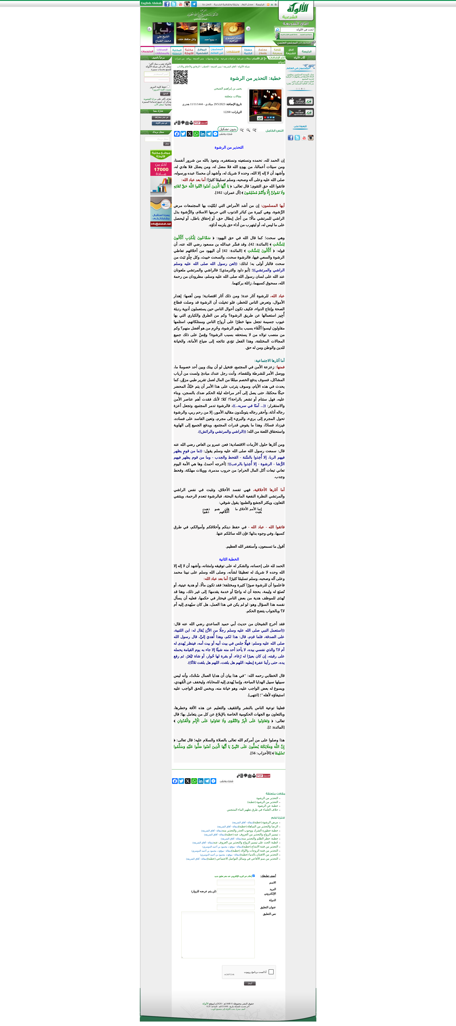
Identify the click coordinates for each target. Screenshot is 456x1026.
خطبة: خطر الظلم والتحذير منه (260, 838)
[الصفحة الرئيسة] (276, 5)
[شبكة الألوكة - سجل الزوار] (247, 5)
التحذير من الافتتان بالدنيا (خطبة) (259, 854)
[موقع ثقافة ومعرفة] (277, 51)
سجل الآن (159, 104)
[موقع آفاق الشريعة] (290, 51)
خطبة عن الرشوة (268, 805)
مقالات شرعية (244, 58)
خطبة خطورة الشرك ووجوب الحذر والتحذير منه (250, 830)
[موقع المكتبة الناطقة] (177, 51)
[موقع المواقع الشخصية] (202, 51)
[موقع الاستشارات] (233, 51)
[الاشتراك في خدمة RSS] (268, 5)
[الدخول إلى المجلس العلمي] (293, 43)
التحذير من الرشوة (267, 798)
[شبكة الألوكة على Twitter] (174, 4)
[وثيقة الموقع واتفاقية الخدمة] (226, 5)
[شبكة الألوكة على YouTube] (180, 4)
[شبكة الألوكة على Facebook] (167, 4)
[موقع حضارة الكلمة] (248, 51)
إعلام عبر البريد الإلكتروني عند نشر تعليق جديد (233, 876)
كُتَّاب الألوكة (299, 57)
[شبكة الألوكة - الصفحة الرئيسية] (260, 5)
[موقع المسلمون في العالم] (216, 51)
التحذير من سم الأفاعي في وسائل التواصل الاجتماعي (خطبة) (242, 858)
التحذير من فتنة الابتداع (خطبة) (260, 846)
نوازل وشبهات (212, 58)
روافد (189, 58)
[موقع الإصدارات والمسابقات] (162, 51)
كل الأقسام (257, 58)
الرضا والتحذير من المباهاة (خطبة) (258, 826)
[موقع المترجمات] (147, 51)
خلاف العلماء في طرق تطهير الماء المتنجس (252, 809)
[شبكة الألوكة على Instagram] (187, 4)
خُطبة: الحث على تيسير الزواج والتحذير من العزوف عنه (246, 842)
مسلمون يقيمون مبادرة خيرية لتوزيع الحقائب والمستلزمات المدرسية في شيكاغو (302, 77)
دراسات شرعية (228, 58)
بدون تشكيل (227, 129)
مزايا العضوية (150, 99)
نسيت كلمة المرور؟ (161, 89)
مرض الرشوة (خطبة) (265, 822)
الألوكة (205, 1003)
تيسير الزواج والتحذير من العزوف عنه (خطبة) (251, 834)
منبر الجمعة (198, 58)
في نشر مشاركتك (161, 117)
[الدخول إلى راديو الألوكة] (291, 36)
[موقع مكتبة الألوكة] (189, 51)
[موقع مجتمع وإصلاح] (263, 51)
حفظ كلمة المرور (158, 87)
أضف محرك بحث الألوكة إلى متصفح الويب (228, 1009)
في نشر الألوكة (161, 123)
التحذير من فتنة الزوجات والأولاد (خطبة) (255, 850)
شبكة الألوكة (244, 66)
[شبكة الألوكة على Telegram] (194, 4)
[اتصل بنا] (207, 5)
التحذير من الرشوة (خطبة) (262, 801)
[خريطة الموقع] (272, 5)
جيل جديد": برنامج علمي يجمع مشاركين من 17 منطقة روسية (300, 84)
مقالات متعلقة (233, 96)
